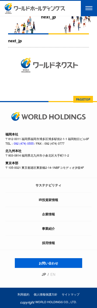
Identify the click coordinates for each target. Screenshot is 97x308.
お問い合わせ (48, 263)
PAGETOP (83, 99)
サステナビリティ (48, 185)
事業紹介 (48, 228)
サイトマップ (70, 294)
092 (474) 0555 (24, 143)
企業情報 (48, 214)
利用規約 (23, 294)
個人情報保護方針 (45, 294)
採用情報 (48, 243)
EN (52, 274)
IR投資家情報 (48, 199)
